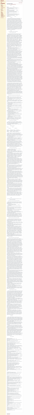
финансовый (2, 15)
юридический (2, 16)
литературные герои (3, 7)
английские (2, 6)
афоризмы (2, 12)
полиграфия (2, 13)
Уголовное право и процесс (13, 4)
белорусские (2, 10)
